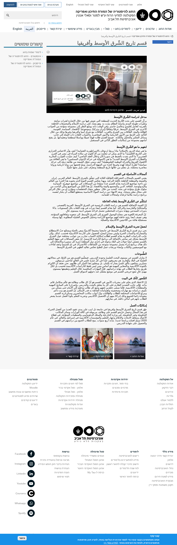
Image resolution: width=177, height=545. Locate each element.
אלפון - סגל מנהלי (73, 391)
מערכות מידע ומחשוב (71, 408)
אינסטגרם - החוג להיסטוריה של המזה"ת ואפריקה (25, 58)
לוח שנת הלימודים (129, 468)
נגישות (65, 451)
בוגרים (34, 404)
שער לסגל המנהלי (86, 4)
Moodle (34, 387)
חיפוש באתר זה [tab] (55, 23)
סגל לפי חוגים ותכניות (71, 383)
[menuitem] (139, 4)
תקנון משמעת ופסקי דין (161, 484)
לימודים (134, 451)
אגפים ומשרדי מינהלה (92, 455)
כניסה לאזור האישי (129, 476)
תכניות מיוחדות (120, 391)
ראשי (169, 42)
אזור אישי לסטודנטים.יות (30, 4)
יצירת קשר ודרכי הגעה (161, 455)
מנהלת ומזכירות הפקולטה (69, 396)
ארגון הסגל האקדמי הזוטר (90, 468)
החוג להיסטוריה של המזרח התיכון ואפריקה (172, 36)
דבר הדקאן (167, 387)
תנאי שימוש (63, 476)
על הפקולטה (166, 379)
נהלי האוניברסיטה (164, 468)
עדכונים (150, 28)
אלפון (139, 4)
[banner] (88, 16)
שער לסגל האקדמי (106, 4)
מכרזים (169, 472)
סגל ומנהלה (76, 379)
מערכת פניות (53, 4)
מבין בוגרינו (93, 28)
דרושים (169, 464)
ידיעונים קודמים (29, 400)
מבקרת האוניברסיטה (162, 480)
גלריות (170, 396)
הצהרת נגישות (61, 468)
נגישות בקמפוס (61, 455)
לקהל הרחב (167, 408)
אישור (22, 538)
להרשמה (10, 4)
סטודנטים (32, 379)
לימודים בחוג (122, 28)
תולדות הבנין (166, 404)
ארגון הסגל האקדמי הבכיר (90, 464)
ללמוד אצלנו (167, 400)
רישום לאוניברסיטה (129, 455)
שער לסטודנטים (126, 4)
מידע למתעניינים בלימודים (125, 460)
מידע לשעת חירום (164, 476)
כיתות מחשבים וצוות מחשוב (23, 391)
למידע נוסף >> (111, 543)
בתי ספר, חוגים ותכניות (116, 383)
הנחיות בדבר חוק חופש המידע (53, 464)
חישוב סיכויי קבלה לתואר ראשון (122, 464)
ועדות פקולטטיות (74, 404)
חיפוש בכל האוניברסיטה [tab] (29, 23)
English (69, 4)
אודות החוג (165, 28)
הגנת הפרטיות (61, 472)
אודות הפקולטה (165, 383)
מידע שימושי (75, 28)
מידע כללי (167, 451)
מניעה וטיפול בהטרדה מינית (54, 460)
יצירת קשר (56, 28)
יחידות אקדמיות (119, 379)
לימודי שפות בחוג (32, 52)
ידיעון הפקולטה (30, 383)
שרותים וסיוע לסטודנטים (25, 396)
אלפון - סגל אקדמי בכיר (70, 387)
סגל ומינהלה (97, 451)
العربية (29, 28)
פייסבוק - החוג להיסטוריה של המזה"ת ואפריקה (26, 65)
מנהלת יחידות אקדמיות (70, 400)
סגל (107, 28)
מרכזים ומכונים (120, 387)
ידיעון (139, 28)
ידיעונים (135, 472)
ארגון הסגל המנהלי (94, 460)
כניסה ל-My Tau (95, 472)
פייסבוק (41, 28)
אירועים (169, 391)
